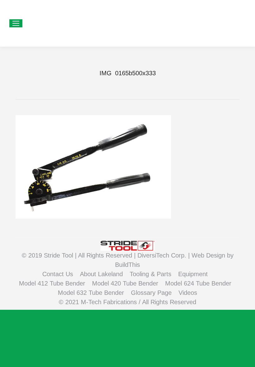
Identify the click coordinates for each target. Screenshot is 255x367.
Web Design (209, 255)
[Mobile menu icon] (15, 23)
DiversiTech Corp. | (164, 255)
